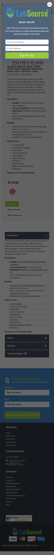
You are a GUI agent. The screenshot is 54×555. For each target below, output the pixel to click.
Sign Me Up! (27, 55)
